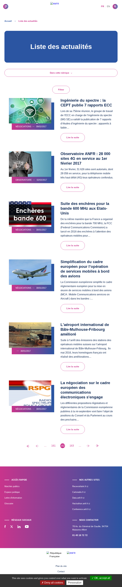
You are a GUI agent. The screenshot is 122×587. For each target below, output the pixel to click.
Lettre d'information (13, 498)
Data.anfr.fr (77, 498)
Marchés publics (12, 486)
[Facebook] (5, 527)
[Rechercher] (115, 6)
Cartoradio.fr (78, 492)
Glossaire (8, 503)
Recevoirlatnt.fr (79, 486)
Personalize (74, 582)
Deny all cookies (53, 582)
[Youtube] (27, 527)
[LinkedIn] (18, 527)
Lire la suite (72, 137)
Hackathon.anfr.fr (80, 503)
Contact (61, 571)
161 (53, 445)
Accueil (8, 21)
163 (72, 445)
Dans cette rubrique (59, 73)
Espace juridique (12, 492)
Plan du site (61, 566)
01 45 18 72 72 (80, 535)
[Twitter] (11, 527)
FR (102, 6)
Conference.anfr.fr (80, 509)
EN (108, 6)
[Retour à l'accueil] (54, 6)
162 (62, 445)
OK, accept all (102, 578)
